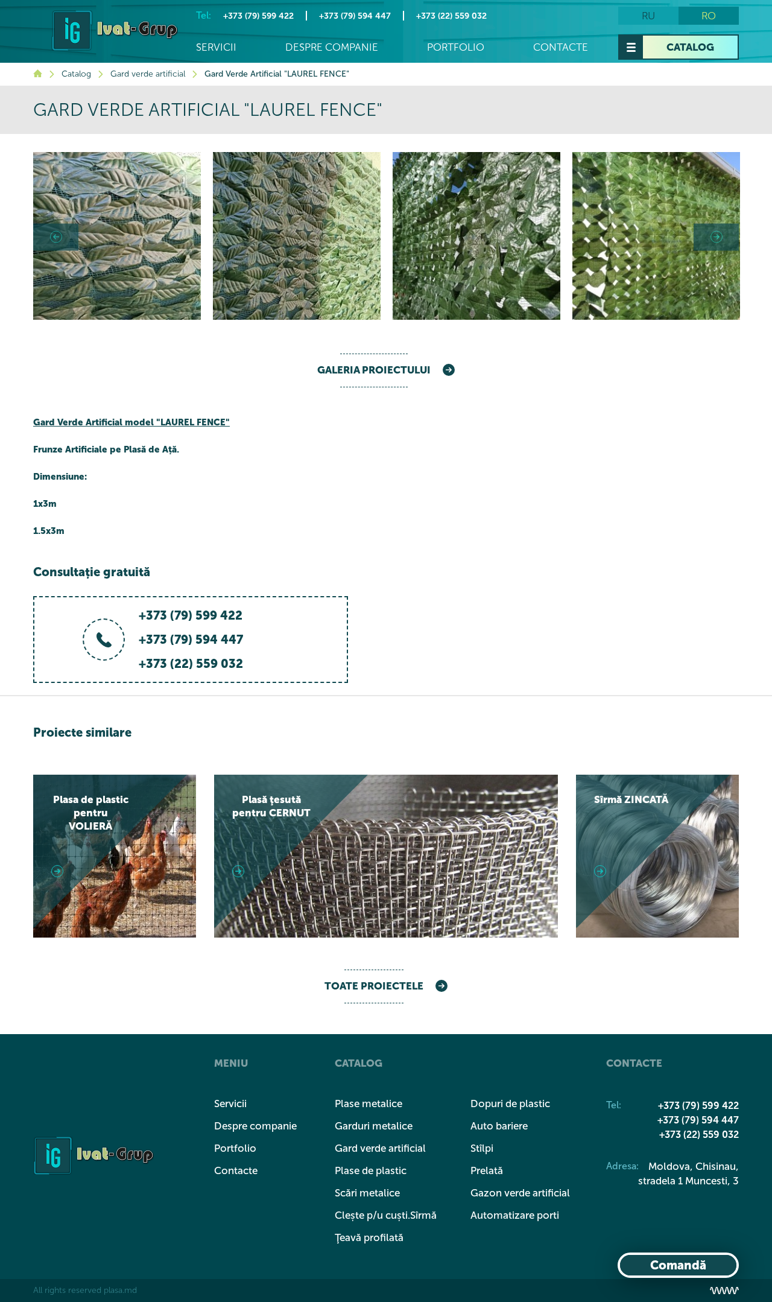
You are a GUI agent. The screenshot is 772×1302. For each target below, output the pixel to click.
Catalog (690, 47)
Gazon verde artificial (520, 1193)
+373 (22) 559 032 (451, 16)
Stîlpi (481, 1148)
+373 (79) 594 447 (355, 16)
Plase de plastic (371, 1170)
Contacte (560, 47)
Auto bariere (499, 1126)
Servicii (216, 47)
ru (648, 16)
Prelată (486, 1170)
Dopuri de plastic (510, 1103)
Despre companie (331, 47)
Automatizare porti (514, 1215)
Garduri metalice (374, 1126)
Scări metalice (367, 1193)
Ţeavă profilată (369, 1237)
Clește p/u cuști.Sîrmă (386, 1215)
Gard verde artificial (147, 74)
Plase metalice (368, 1103)
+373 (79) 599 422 (258, 16)
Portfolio (455, 47)
